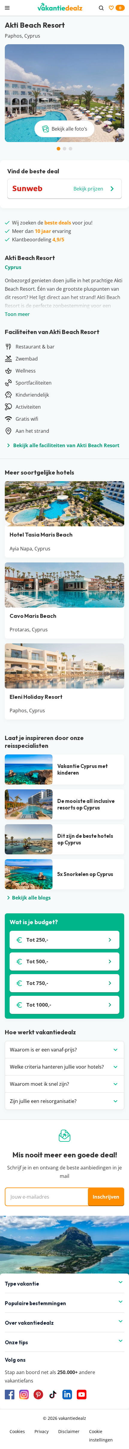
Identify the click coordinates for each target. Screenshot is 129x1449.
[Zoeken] (101, 8)
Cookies (17, 1431)
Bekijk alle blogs (31, 897)
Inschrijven (106, 1197)
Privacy (41, 1431)
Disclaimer (69, 1431)
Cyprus (13, 267)
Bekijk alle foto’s (69, 128)
